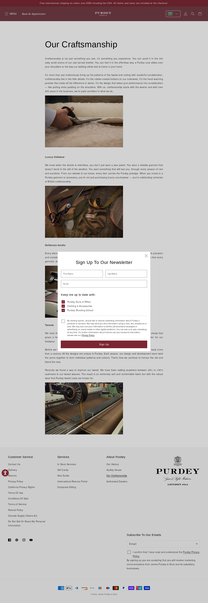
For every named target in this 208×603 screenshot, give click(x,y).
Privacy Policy (88, 335)
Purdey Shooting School (80, 310)
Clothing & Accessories (79, 306)
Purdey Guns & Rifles (79, 301)
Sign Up (104, 344)
